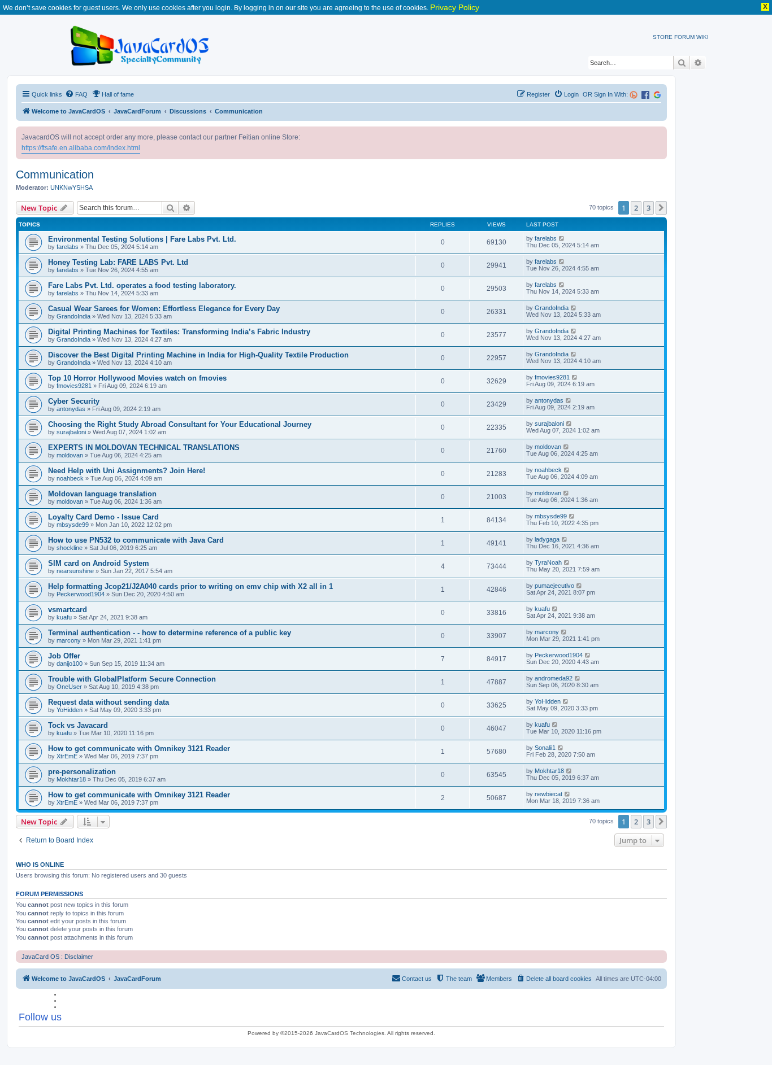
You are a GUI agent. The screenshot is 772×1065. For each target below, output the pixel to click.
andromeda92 (554, 678)
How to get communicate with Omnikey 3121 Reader (139, 748)
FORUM (684, 37)
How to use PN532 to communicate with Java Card (136, 540)
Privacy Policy (454, 7)
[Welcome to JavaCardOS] (140, 43)
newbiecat (548, 794)
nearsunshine (75, 571)
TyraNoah (548, 562)
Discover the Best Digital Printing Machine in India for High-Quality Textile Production (198, 355)
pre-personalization (82, 771)
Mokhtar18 (71, 779)
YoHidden (70, 709)
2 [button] (636, 208)
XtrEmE (67, 756)
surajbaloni (71, 432)
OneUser (69, 686)
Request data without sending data (108, 702)
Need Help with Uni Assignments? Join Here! (126, 470)
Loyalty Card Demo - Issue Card (103, 517)
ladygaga (547, 539)
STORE (663, 37)
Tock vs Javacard (78, 725)
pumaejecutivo (554, 585)
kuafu (64, 617)
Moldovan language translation (102, 494)
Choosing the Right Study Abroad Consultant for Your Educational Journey (179, 424)
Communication (55, 174)
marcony (69, 640)
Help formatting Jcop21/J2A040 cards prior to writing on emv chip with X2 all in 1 (190, 586)
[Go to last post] (562, 238)
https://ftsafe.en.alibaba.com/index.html (80, 148)
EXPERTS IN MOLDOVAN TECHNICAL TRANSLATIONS (144, 447)
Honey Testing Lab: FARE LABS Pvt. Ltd (118, 262)
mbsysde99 (73, 524)
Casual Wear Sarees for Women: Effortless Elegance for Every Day (164, 308)
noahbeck (70, 478)
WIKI (702, 37)
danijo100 (70, 663)
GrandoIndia (73, 316)
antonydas (71, 408)
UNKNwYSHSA (71, 187)
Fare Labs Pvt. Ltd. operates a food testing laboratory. (142, 285)
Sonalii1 (545, 747)
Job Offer (64, 656)
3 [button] (648, 208)
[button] (661, 208)
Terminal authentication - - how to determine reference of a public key (169, 632)
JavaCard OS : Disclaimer (57, 956)
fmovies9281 (74, 385)
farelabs (68, 246)
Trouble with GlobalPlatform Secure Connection (132, 679)
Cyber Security (73, 401)
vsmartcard (67, 609)
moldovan (70, 455)
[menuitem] (76, 94)
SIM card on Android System (98, 563)
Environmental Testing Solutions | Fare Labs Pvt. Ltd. (142, 239)
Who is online (40, 864)
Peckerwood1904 (81, 594)
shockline (70, 547)
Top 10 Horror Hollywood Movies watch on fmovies (137, 378)
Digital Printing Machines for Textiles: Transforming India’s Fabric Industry (179, 332)
